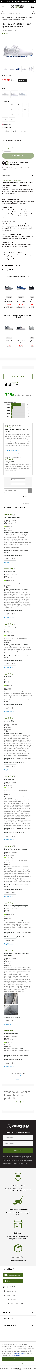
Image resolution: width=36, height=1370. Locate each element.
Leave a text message (13, 1275)
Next (18, 1079)
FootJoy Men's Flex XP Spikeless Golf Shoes (8, 300)
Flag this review (8, 562)
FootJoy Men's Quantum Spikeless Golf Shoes (9, 341)
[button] (6, 94)
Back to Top (18, 1075)
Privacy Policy (24, 1163)
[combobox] (18, 13)
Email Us (9, 1281)
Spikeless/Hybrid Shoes (18, 17)
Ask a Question (21, 1102)
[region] (18, 1356)
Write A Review (18, 376)
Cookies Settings (18, 1363)
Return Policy (10, 1300)
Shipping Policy (10, 1296)
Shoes (8, 17)
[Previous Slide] (1, 1)
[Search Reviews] (30, 490)
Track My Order (11, 1291)
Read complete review (11, 450)
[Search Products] (32, 13)
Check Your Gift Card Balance (15, 1305)
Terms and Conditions (13, 1163)
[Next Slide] (34, 1)
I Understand (18, 1359)
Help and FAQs (10, 1287)
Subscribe (18, 1151)
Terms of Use (15, 1355)
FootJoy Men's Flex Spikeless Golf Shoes (21, 341)
